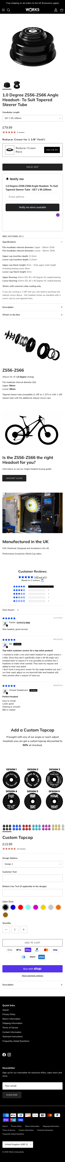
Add (52, 149)
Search (5, 1010)
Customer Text (9, 871)
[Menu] (3, 10)
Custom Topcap (17, 837)
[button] (19, 587)
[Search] (10, 10)
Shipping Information (12, 1023)
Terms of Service (10, 1027)
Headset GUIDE (14, 478)
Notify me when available (32, 207)
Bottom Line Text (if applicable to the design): (24, 886)
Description (7, 307)
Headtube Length (11, 112)
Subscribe (12, 1095)
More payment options (32, 976)
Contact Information (11, 1032)
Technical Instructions (12, 1036)
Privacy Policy (8, 1014)
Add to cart (32, 942)
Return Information (11, 1018)
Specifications (9, 241)
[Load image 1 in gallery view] (32, 46)
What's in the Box (11, 314)
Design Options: (10, 858)
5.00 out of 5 (40, 577)
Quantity (6, 923)
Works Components (16, 1152)
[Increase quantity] (23, 929)
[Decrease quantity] (6, 929)
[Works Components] (32, 10)
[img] (8, 618)
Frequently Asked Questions (15, 1041)
